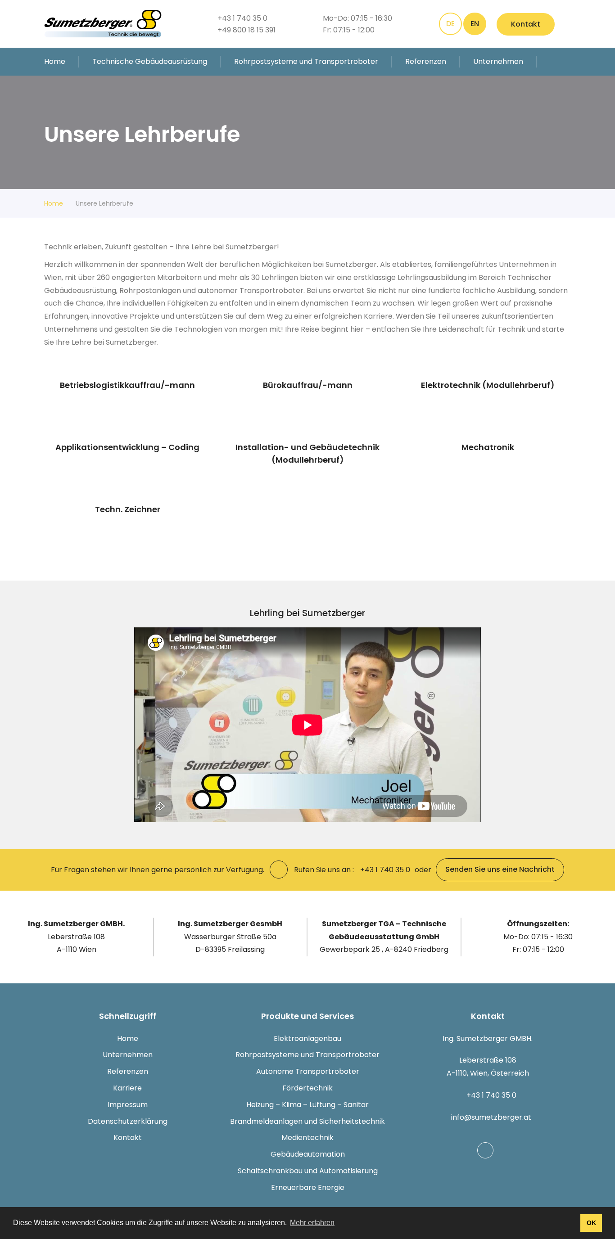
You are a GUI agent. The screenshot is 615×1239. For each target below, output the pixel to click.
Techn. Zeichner (127, 509)
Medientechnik (307, 1137)
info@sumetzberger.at (491, 1117)
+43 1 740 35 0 (491, 1095)
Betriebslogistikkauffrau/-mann (127, 385)
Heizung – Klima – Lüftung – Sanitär (307, 1104)
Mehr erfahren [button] (312, 1222)
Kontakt (525, 24)
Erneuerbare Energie (307, 1187)
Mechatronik (487, 447)
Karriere (127, 1088)
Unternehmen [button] (498, 61)
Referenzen (425, 61)
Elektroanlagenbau (307, 1038)
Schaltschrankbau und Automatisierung (308, 1171)
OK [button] (591, 1222)
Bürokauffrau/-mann (308, 385)
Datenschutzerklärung (127, 1121)
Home (54, 61)
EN (474, 23)
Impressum (128, 1104)
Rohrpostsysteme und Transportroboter (307, 1055)
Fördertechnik (307, 1088)
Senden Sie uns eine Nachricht (500, 869)
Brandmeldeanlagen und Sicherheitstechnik (307, 1121)
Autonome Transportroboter (307, 1071)
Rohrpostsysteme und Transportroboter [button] (306, 61)
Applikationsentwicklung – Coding (127, 447)
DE (450, 23)
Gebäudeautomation (308, 1154)
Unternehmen (128, 1055)
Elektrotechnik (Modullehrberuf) (488, 385)
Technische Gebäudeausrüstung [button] (149, 61)
